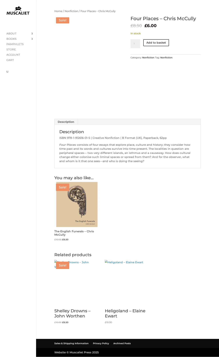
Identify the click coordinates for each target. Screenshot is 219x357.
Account (13, 55)
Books (11, 39)
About (11, 34)
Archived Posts (122, 343)
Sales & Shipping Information (71, 343)
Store (11, 49)
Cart (10, 60)
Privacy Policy (101, 343)
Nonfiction (71, 11)
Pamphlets (15, 44)
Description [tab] (66, 121)
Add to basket (156, 42)
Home (58, 11)
